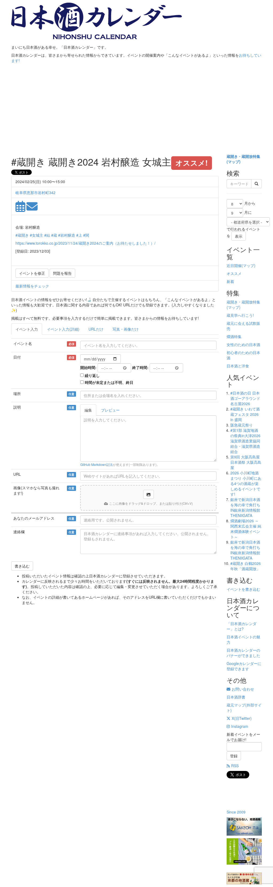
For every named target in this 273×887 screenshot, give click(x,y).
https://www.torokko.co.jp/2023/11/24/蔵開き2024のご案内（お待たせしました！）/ (85, 243)
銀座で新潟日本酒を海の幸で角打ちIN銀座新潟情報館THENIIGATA (245, 507)
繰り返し (92, 375)
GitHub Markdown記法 (96, 464)
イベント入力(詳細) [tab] (63, 329)
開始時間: (88, 367)
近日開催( (235, 265)
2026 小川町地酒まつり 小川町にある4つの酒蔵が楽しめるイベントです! (245, 483)
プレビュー (110, 410)
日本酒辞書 (236, 697)
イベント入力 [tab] (26, 329)
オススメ (234, 273)
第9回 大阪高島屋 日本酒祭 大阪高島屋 (245, 462)
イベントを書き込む (243, 589)
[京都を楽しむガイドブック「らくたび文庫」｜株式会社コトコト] (244, 878)
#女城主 (36, 235)
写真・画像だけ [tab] (126, 329)
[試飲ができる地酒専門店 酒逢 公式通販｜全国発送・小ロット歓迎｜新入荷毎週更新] (244, 826)
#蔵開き (22, 235)
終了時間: (140, 367)
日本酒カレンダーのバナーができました (243, 652)
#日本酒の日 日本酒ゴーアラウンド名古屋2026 (245, 398)
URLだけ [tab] (96, 329)
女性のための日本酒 (243, 344)
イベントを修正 (32, 273)
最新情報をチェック (32, 286)
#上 (79, 235)
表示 (238, 236)
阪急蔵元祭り (241, 425)
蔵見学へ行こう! (240, 315)
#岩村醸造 (66, 235)
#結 (47, 235)
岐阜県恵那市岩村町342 (35, 192)
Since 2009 (236, 812)
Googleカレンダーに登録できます (244, 666)
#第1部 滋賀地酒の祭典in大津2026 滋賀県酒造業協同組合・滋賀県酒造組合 (245, 441)
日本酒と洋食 (238, 365)
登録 (234, 755)
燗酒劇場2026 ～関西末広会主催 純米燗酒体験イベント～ (245, 528)
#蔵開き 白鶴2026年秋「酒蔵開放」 (245, 566)
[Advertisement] (136, 111)
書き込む (22, 566)
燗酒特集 (234, 336)
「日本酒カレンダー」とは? (241, 626)
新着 (230, 281)
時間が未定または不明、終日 (109, 382)
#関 (86, 235)
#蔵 (54, 235)
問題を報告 (62, 273)
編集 (88, 410)
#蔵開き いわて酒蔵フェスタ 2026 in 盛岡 (245, 414)
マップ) (234, 161)
